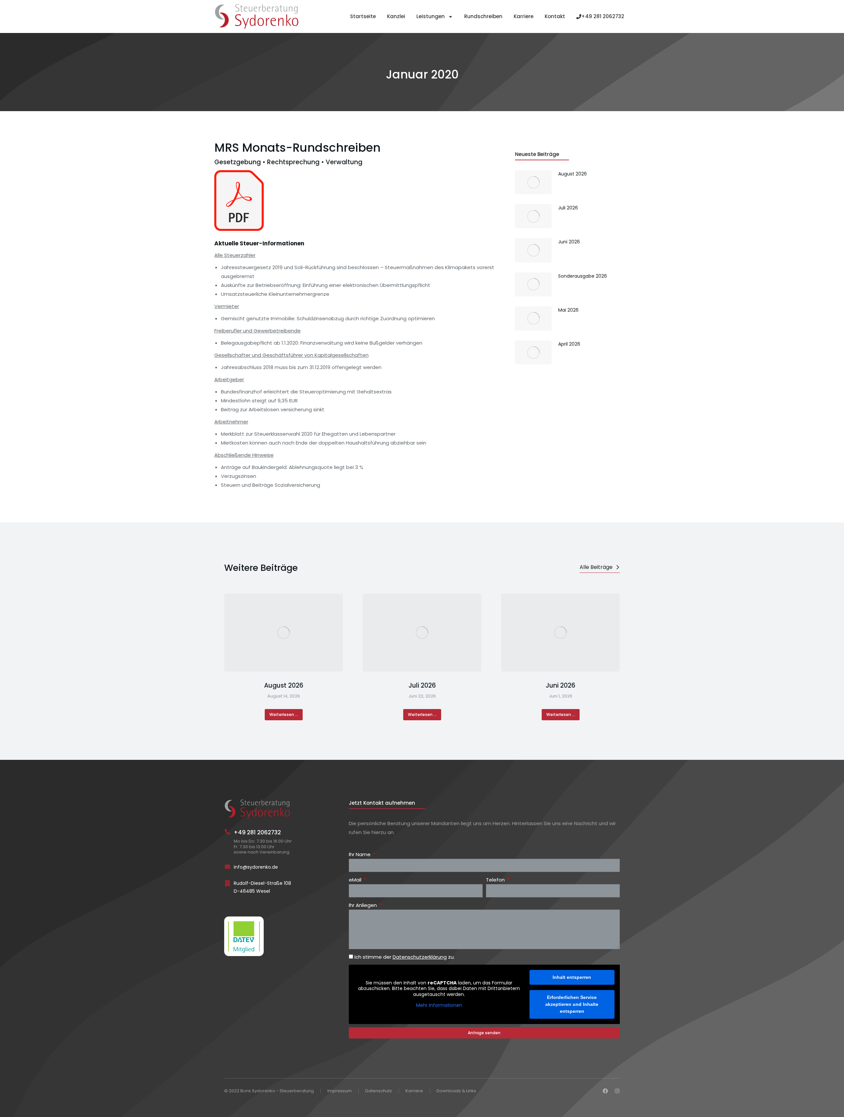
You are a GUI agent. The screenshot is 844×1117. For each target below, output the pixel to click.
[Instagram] (617, 1091)
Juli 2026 (422, 685)
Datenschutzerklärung (420, 956)
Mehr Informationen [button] (439, 1005)
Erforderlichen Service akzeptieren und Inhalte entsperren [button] (571, 1004)
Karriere (523, 16)
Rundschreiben (483, 16)
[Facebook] (605, 1091)
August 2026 (283, 685)
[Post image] (283, 633)
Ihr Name (360, 854)
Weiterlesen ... (283, 714)
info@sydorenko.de (256, 867)
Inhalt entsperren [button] (572, 977)
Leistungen (430, 16)
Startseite (363, 16)
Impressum (339, 1091)
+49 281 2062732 (602, 16)
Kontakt (555, 16)
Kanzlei (396, 16)
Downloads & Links (456, 1091)
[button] (224, 657)
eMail (356, 879)
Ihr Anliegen (363, 905)
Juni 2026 (560, 685)
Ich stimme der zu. (404, 956)
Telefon (496, 879)
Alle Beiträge (596, 567)
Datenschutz (378, 1091)
